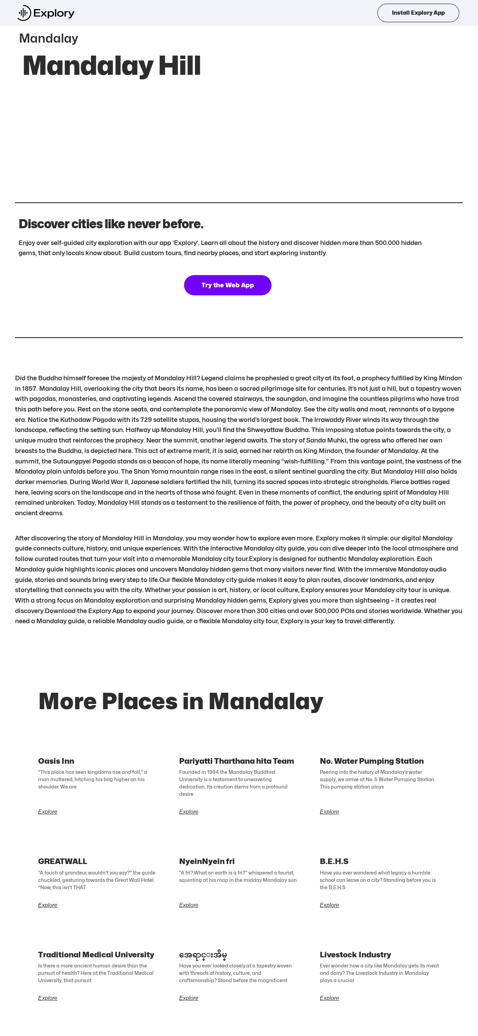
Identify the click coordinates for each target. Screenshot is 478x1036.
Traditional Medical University (96, 954)
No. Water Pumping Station (372, 760)
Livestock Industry (355, 954)
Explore (47, 812)
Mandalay (48, 38)
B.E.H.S (334, 861)
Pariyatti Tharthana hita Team (236, 760)
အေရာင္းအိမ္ (203, 954)
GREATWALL (62, 861)
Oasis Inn (56, 760)
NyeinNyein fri (207, 861)
